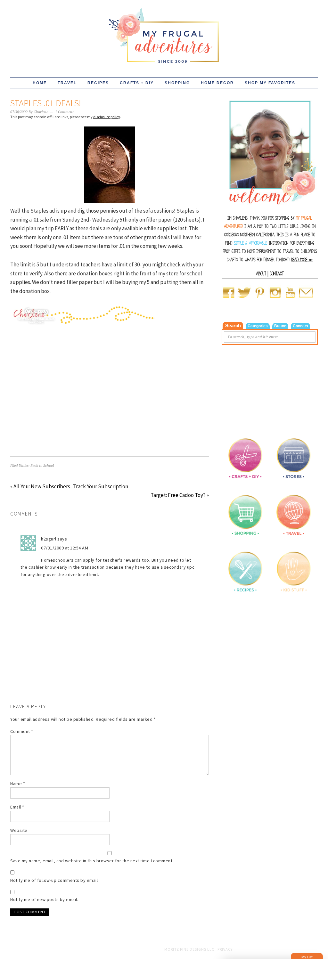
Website (19, 830)
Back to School (42, 466)
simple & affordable (250, 243)
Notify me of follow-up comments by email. (54, 880)
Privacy (225, 949)
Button (280, 326)
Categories (258, 326)
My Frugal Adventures (164, 32)
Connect (300, 326)
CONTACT (277, 274)
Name (17, 783)
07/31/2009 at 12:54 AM (64, 548)
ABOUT (261, 274)
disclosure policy (106, 116)
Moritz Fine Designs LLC (189, 949)
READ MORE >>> (302, 260)
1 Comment (64, 112)
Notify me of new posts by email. (44, 899)
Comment (21, 731)
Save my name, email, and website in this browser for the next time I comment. (92, 861)
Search (233, 325)
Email (17, 807)
